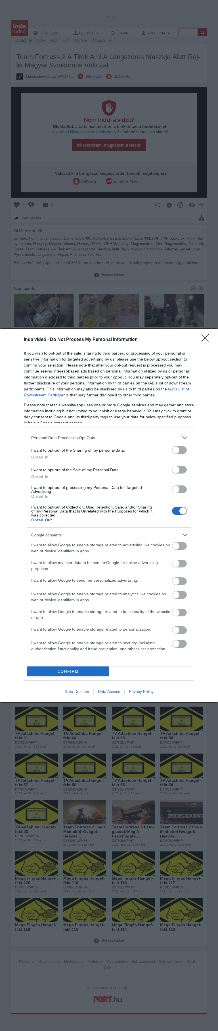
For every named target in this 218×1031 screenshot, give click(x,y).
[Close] (207, 339)
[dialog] (109, 515)
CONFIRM (68, 671)
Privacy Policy (141, 691)
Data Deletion (77, 691)
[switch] (179, 450)
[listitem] (109, 438)
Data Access (109, 691)
